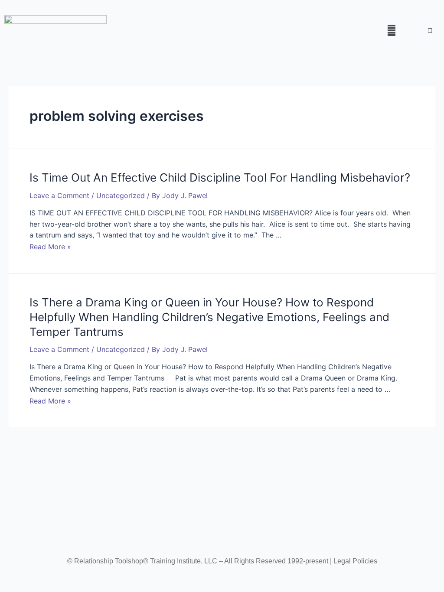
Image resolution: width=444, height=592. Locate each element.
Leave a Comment (59, 195)
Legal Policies (355, 561)
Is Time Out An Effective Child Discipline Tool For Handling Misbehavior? (219, 177)
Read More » (50, 246)
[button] (391, 30)
